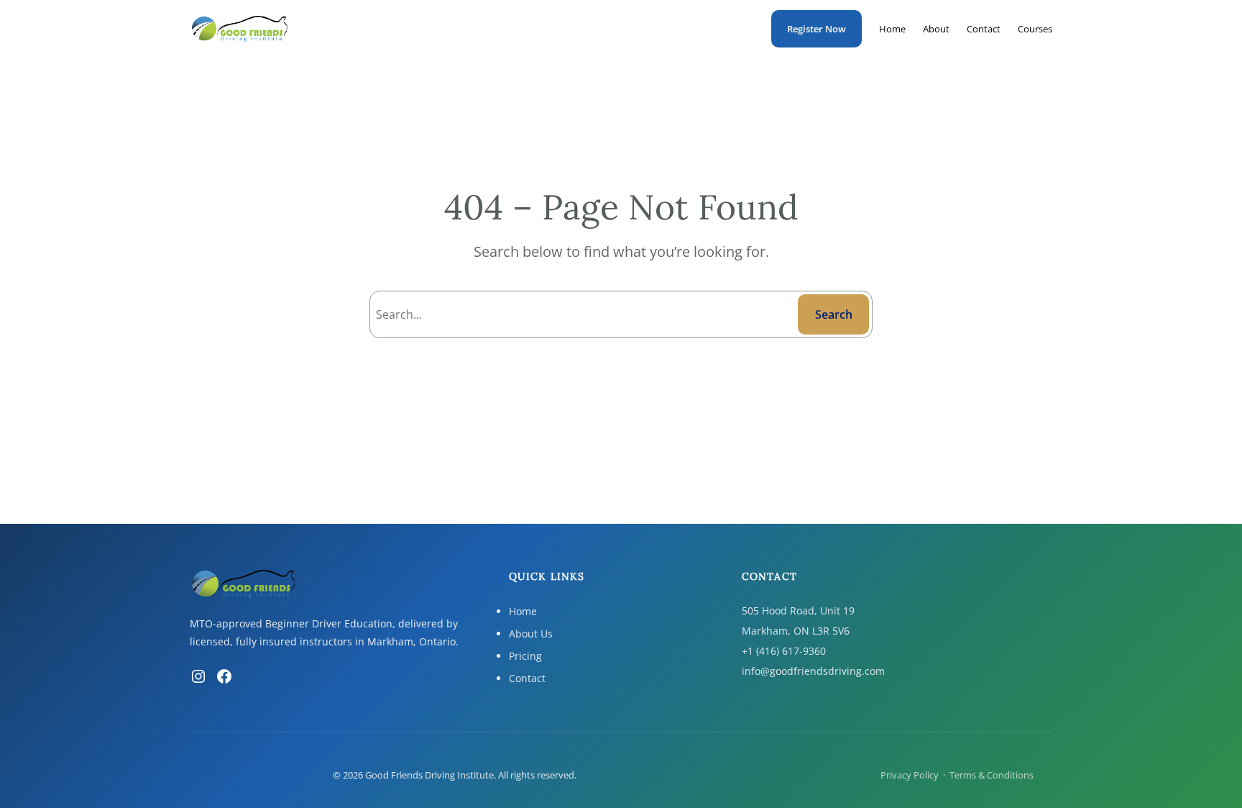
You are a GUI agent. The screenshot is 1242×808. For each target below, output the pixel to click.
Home (523, 611)
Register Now (816, 28)
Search (833, 314)
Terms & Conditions (991, 774)
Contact (527, 678)
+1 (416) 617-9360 (784, 651)
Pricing (525, 656)
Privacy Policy (909, 774)
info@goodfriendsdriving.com (813, 671)
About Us (531, 633)
